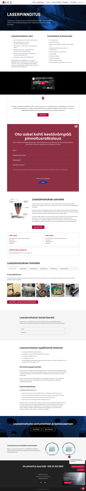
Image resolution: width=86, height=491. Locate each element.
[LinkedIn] (40, 482)
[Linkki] (7, 2)
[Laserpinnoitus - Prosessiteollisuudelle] (72, 290)
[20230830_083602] (57, 290)
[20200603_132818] (28, 290)
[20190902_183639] (14, 290)
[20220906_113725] (43, 290)
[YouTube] (45, 482)
